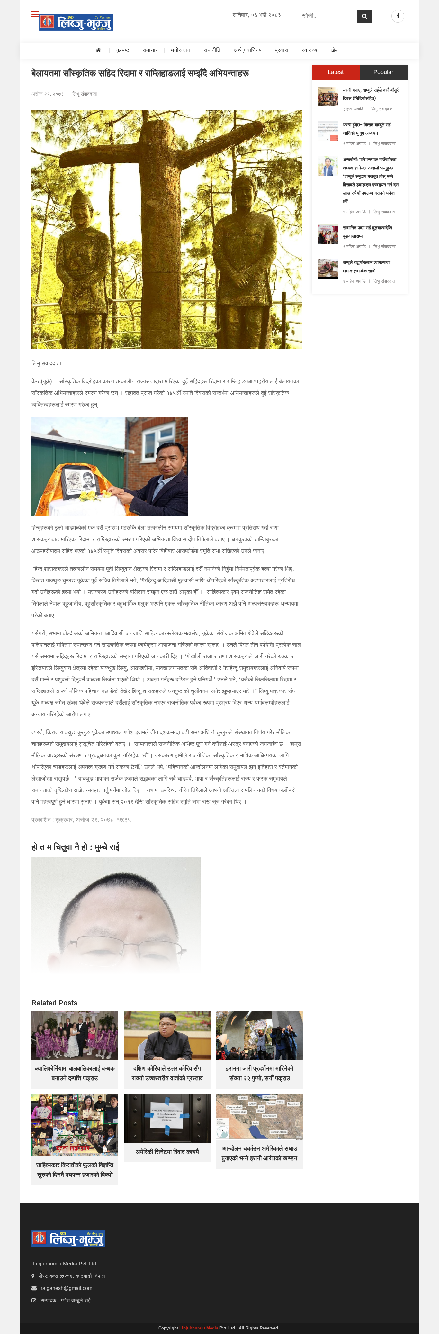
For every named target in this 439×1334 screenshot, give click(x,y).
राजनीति (211, 50)
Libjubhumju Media (199, 1328)
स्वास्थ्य (309, 50)
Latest (336, 72)
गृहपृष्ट (122, 50)
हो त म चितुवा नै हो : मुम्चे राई (75, 848)
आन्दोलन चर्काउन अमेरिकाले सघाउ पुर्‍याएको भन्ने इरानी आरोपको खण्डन (259, 1154)
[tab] (336, 72)
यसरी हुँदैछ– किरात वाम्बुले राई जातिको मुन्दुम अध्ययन (367, 130)
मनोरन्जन (180, 50)
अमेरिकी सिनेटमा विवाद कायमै (167, 1152)
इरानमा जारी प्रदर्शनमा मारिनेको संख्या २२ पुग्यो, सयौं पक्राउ (259, 1074)
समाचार (150, 50)
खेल (334, 50)
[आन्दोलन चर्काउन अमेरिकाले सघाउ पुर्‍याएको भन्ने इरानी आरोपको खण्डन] (259, 1117)
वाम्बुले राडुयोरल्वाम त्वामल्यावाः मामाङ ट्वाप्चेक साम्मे (367, 267)
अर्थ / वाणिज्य (248, 50)
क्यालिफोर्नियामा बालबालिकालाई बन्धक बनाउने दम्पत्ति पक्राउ (75, 1074)
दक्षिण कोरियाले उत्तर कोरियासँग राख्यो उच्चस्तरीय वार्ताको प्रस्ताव (167, 1074)
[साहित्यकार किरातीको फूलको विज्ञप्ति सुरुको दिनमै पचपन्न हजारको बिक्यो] (74, 1125)
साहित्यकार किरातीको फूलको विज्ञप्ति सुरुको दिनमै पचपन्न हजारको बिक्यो (74, 1171)
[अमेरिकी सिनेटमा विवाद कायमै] (167, 1118)
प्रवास (281, 50)
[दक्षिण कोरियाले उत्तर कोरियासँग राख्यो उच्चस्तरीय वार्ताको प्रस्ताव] (167, 1035)
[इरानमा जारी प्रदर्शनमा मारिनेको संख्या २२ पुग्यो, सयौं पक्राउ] (259, 1035)
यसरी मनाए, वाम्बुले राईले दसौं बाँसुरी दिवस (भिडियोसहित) (371, 95)
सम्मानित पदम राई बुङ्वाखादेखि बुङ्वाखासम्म (367, 232)
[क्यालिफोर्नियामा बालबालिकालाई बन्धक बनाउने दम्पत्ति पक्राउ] (74, 1035)
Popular (383, 72)
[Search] (364, 16)
